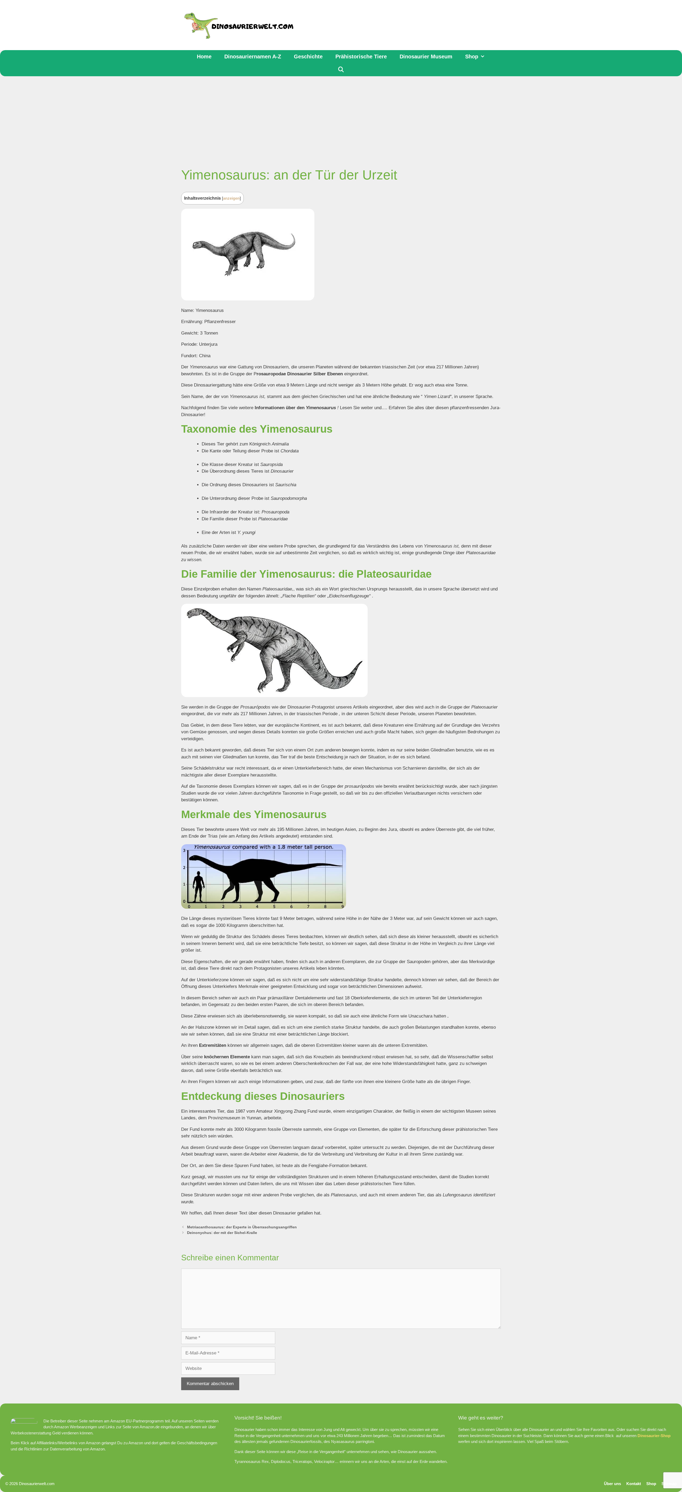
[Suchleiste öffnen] (341, 69)
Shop (471, 56)
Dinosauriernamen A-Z (252, 56)
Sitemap (669, 1483)
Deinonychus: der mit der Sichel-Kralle (222, 1232)
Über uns (612, 1483)
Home (204, 56)
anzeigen (231, 198)
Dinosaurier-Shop (654, 1435)
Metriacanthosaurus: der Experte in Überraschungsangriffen (242, 1227)
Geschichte (308, 56)
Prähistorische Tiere (361, 56)
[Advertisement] (341, 116)
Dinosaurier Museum (426, 56)
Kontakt (633, 1483)
